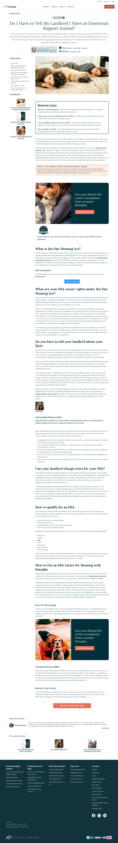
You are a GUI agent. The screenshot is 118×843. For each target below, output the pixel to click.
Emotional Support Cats (14, 784)
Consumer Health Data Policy (99, 798)
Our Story (99, 1)
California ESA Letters (56, 769)
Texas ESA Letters (55, 779)
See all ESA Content (13, 787)
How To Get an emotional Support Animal (14, 773)
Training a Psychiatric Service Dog (35, 779)
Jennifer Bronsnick (42, 51)
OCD (38, 540)
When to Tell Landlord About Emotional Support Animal (18, 66)
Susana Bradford (67, 48)
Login (113, 1)
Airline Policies (97, 782)
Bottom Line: (14, 63)
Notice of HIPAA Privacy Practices (100, 804)
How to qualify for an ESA (18, 85)
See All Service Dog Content (34, 790)
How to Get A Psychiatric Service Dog (36, 773)
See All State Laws (76, 782)
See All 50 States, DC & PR (57, 783)
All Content (95, 785)
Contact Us (106, 1)
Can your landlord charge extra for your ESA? (20, 82)
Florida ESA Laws (76, 773)
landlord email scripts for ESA (46, 394)
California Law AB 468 (77, 769)
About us (62, 6)
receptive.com (97, 808)
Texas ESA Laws (76, 779)
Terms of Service (98, 791)
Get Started (109, 6)
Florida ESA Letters (55, 773)
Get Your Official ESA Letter (72, 705)
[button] (46, 7)
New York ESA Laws (77, 776)
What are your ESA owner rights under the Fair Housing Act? (19, 73)
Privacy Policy (96, 794)
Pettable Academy (98, 779)
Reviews (54, 6)
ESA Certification (12, 777)
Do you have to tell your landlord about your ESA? (19, 77)
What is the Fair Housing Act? (18, 70)
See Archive (105, 728)
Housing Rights (14, 13)
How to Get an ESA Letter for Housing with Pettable (19, 89)
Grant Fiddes (65, 52)
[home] (10, 6)
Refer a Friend (97, 788)
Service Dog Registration (36, 783)
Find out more (40, 276)
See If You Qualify (72, 281)
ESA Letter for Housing (98, 576)
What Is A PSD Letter (35, 786)
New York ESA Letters (56, 776)
